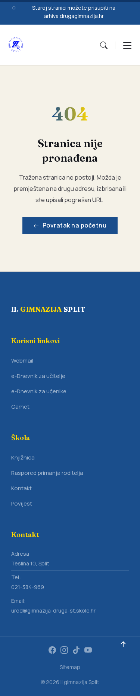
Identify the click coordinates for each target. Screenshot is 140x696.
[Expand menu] (127, 44)
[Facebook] (52, 650)
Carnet (20, 406)
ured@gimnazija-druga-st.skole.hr (53, 610)
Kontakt (21, 488)
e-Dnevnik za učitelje (38, 376)
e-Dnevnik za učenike (38, 391)
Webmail (22, 360)
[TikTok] (76, 650)
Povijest (21, 503)
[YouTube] (88, 650)
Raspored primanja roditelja (47, 473)
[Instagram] (64, 650)
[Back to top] (123, 644)
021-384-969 (27, 586)
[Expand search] (103, 44)
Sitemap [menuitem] (70, 667)
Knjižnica (23, 457)
